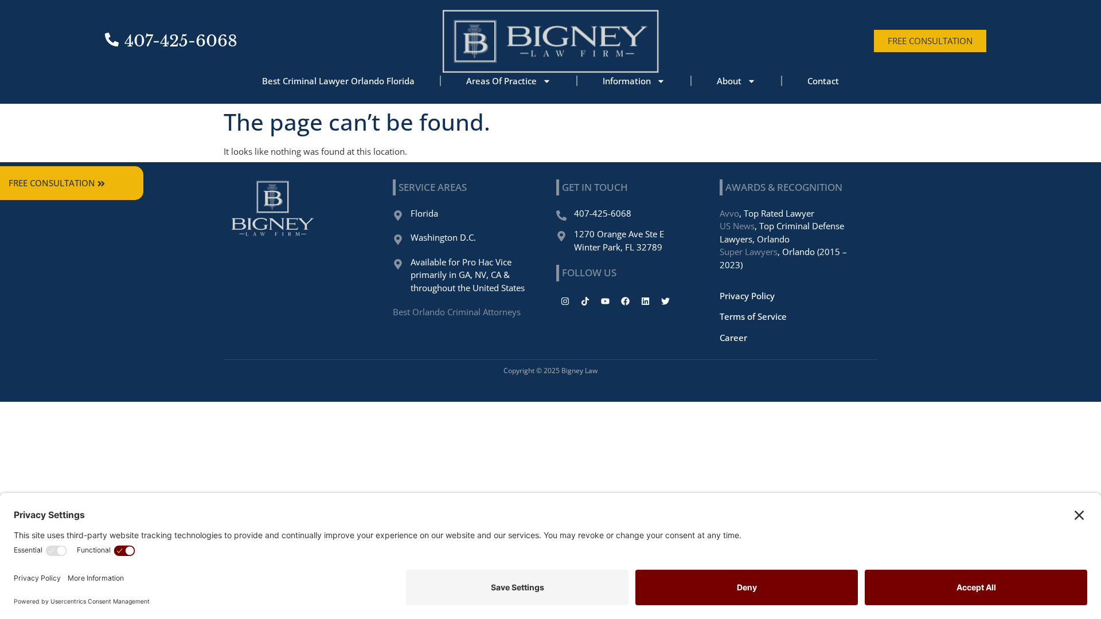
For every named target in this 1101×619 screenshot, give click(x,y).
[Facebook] (625, 301)
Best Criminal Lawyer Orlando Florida (338, 81)
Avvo (729, 213)
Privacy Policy (747, 295)
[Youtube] (605, 301)
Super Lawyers (749, 251)
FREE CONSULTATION (52, 183)
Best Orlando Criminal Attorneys (457, 312)
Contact (823, 81)
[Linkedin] (645, 301)
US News (737, 226)
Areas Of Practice (501, 81)
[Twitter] (665, 301)
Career (733, 337)
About (729, 81)
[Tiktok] (585, 301)
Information (627, 81)
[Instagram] (564, 301)
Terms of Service (753, 316)
